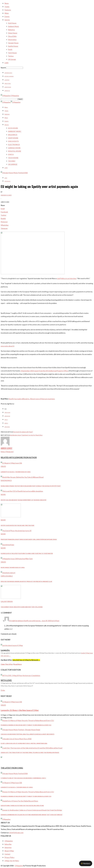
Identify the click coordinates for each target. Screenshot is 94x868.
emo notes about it (7, 346)
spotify (6, 423)
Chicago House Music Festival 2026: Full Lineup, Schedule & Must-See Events (27, 734)
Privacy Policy (9, 857)
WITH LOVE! (6, 680)
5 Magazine (8, 841)
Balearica (11, 30)
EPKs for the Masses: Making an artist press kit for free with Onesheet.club (26, 581)
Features (7, 10)
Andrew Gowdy (6, 195)
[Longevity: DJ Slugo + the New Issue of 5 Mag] (11, 463)
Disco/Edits (12, 36)
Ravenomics (6, 480)
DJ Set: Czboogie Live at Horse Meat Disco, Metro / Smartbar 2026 (24, 743)
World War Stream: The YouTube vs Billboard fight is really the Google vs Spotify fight (31, 486)
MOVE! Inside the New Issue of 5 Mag (13, 567)
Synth (10, 49)
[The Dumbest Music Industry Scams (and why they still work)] (11, 598)
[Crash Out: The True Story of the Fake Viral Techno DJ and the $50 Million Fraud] (31, 748)
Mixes (6, 13)
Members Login (8, 72)
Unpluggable (7, 576)
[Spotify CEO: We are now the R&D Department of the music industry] (22, 491)
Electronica (12, 40)
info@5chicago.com (16, 833)
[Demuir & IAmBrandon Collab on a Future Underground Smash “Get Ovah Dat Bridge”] (31, 810)
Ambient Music (13, 26)
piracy (6, 419)
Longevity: (5, 650)
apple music (7, 412)
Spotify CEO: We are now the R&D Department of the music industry (23, 500)
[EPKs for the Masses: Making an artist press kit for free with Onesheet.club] (8, 573)
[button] (85, 863)
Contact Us (7, 90)
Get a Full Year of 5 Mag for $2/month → (26, 660)
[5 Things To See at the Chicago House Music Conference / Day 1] (14, 773)
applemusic (7, 416)
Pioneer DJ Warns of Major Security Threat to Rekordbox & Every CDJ (26, 725)
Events (6, 16)
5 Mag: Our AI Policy (11, 861)
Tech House (12, 53)
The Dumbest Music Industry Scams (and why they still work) (22, 607)
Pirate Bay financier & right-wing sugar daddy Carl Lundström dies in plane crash (29, 539)
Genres (7, 20)
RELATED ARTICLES (9, 457)
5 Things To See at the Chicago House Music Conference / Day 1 (23, 778)
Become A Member (8, 76)
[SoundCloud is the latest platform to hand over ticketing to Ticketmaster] (7, 545)
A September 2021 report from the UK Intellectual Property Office (44, 371)
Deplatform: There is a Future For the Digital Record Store (22, 805)
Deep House (12, 33)
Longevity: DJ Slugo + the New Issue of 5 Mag (15, 472)
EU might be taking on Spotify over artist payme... (25, 621)
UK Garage (12, 59)
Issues (3, 466)
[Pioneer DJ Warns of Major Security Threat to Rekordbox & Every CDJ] (27, 720)
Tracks (6, 7)
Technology (7, 181)
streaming (7, 426)
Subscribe (7, 844)
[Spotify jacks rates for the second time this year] (11, 517)
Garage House (13, 43)
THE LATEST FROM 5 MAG (12, 768)
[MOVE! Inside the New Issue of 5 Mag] (17, 559)
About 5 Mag (7, 83)
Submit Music (7, 87)
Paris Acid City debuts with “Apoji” (23, 432)
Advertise (6, 79)
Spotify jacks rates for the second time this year (17, 525)
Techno (10, 56)
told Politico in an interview (66, 278)
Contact (7, 854)
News (6, 3)
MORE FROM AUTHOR (27, 457)
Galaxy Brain (7, 601)
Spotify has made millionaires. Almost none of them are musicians (32, 399)
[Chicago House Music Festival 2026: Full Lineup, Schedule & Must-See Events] (20, 730)
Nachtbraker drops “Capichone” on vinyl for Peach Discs (26, 435)
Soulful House (13, 46)
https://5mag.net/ (7, 452)
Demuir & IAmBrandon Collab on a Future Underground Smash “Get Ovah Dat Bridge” (32, 814)
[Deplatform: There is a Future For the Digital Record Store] (19, 801)
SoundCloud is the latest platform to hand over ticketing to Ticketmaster (27, 553)
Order (3, 690)
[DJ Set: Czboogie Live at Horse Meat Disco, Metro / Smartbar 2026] (16, 739)
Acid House (12, 23)
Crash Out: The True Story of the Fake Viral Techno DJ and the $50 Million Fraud (30, 752)
